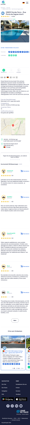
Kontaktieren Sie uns (21, 384)
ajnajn (14, 19)
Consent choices (16, 420)
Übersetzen (26, 171)
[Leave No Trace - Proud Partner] (22, 412)
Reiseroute (4, 72)
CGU (15, 418)
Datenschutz (25, 418)
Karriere (18, 391)
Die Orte (8, 7)
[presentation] (2, 31)
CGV (19, 418)
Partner (18, 387)
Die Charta (4, 387)
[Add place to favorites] (22, 338)
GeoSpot (18, 394)
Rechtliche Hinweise (7, 418)
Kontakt (19, 72)
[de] (23, 2)
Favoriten (11, 72)
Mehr (15, 320)
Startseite (3, 7)
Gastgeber (4, 391)
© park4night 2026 (6, 422)
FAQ (3, 394)
